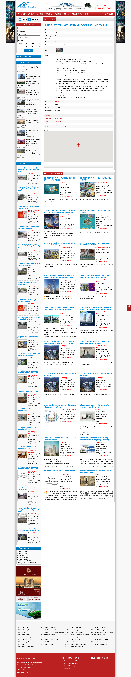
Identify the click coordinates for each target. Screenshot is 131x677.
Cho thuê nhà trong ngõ (49, 630)
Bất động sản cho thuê (49, 625)
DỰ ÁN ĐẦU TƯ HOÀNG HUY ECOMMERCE (59, 470)
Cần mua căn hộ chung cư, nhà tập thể (78, 634)
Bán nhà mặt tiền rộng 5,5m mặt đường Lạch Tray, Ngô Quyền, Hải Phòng (28, 169)
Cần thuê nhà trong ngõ (98, 630)
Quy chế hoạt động (69, 666)
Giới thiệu (67, 668)
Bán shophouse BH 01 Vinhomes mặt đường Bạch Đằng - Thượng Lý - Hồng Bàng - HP (28, 246)
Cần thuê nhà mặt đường (98, 627)
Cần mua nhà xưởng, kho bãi (75, 639)
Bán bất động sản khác (24, 649)
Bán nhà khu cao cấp (24, 634)
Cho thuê (40, 14)
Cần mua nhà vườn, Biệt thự (75, 632)
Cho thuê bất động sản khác (51, 644)
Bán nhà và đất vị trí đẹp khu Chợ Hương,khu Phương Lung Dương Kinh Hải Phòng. (28, 487)
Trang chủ (22, 14)
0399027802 (68, 488)
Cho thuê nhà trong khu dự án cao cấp (53, 632)
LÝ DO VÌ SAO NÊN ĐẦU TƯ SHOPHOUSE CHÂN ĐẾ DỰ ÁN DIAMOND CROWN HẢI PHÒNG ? (59, 309)
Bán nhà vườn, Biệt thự (24, 632)
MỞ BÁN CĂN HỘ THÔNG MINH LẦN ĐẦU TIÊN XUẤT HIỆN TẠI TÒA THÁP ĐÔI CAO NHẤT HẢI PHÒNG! (59, 343)
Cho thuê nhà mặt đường (50, 627)
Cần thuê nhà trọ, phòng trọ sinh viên (101, 637)
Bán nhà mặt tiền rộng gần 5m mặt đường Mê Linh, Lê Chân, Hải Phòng (28, 188)
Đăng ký (24, 19)
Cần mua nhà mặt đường (74, 627)
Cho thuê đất (46, 642)
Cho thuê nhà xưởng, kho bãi (51, 639)
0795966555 (68, 196)
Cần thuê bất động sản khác (99, 644)
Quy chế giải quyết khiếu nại (72, 663)
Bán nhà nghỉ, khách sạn (25, 639)
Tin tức (66, 14)
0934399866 (103, 423)
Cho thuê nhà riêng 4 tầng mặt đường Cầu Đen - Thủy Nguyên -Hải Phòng (28, 509)
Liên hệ (87, 14)
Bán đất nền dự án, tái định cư (26, 646)
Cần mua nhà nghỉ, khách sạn (75, 637)
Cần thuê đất (94, 642)
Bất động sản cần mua (73, 625)
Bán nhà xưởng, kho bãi (25, 642)
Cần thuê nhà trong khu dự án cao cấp (102, 632)
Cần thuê (58, 14)
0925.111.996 (104, 456)
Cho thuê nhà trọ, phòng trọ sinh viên (53, 637)
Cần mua (49, 14)
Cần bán (31, 14)
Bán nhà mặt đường (24, 627)
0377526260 (68, 421)
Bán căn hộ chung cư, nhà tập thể (27, 637)
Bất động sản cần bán (25, 625)
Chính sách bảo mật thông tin (72, 660)
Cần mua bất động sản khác (75, 646)
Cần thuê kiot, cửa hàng (98, 634)
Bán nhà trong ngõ (23, 630)
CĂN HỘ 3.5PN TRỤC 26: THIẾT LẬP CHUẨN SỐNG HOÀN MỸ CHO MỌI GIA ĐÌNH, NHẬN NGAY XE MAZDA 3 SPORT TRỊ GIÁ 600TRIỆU (60, 212)
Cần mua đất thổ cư (72, 642)
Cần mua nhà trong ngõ (73, 630)
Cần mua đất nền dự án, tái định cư (77, 644)
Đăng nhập (35, 19)
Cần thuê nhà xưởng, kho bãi (99, 639)
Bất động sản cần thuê (98, 625)
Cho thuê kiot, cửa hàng (49, 634)
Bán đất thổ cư (22, 644)
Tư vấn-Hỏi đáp (77, 14)
